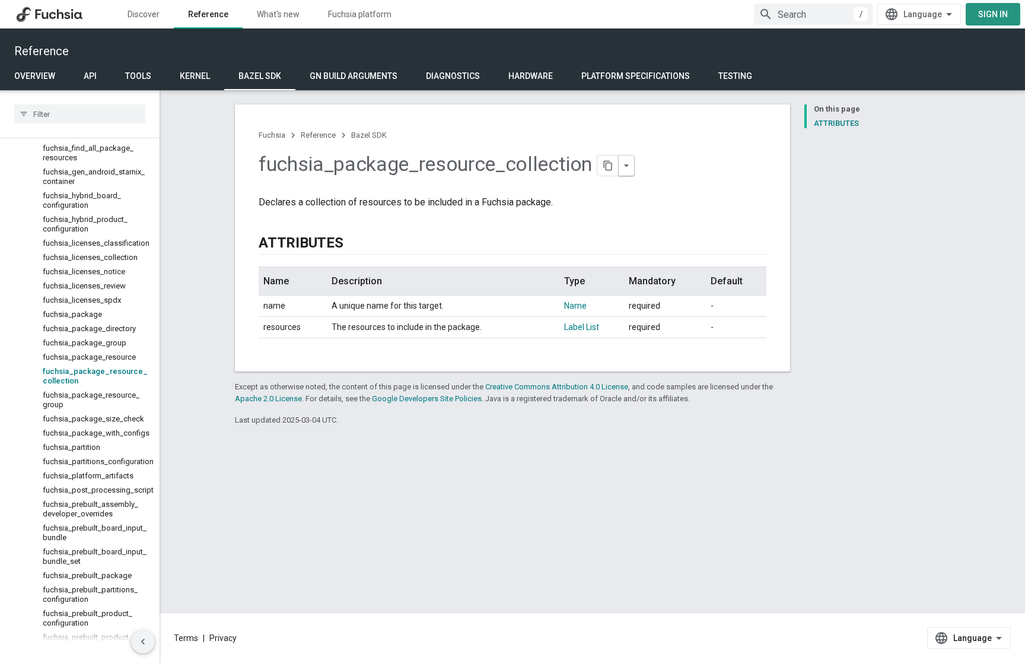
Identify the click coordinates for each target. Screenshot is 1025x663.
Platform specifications (635, 76)
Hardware (530, 76)
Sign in (993, 14)
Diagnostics (453, 76)
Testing (735, 76)
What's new (278, 14)
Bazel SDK (259, 76)
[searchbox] (79, 113)
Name (575, 305)
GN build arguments (353, 76)
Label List (581, 327)
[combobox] (813, 14)
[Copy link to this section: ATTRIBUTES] (355, 244)
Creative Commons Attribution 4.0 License (556, 386)
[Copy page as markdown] (608, 166)
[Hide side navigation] (143, 642)
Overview (34, 76)
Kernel (195, 76)
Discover (144, 14)
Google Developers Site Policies (427, 398)
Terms (186, 638)
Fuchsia (272, 135)
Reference (208, 14)
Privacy (223, 638)
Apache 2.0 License (268, 398)
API (90, 76)
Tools (138, 76)
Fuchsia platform (359, 14)
